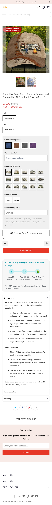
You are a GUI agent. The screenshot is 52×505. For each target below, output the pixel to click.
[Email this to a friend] (35, 407)
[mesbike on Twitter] (32, 496)
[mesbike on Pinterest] (24, 496)
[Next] (48, 49)
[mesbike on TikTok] (28, 496)
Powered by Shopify (25, 501)
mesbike (12, 501)
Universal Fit (9, 130)
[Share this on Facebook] (22, 407)
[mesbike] (5, 7)
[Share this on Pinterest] (29, 407)
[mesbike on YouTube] (37, 496)
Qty (4, 238)
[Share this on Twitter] (15, 407)
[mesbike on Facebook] (15, 496)
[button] (25, 139)
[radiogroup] (25, 145)
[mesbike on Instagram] (19, 496)
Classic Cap (9, 118)
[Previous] (4, 49)
